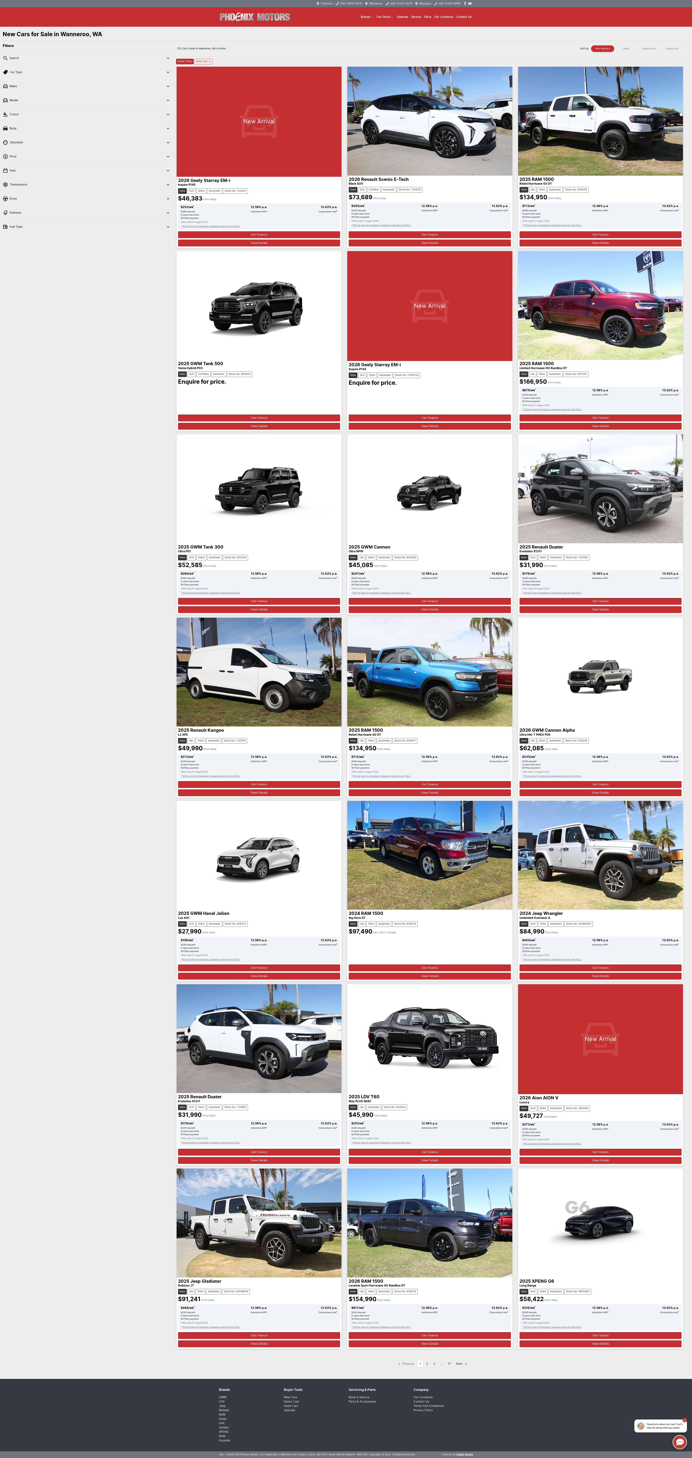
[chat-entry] (680, 1442)
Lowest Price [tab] (671, 49)
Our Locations (443, 16)
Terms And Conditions (429, 1406)
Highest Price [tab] (649, 49)
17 (449, 1363)
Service (416, 16)
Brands (365, 16)
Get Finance (259, 234)
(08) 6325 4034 (401, 3)
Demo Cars (291, 1401)
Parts (427, 16)
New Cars (290, 1397)
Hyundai (224, 1440)
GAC (222, 1423)
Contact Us (464, 16)
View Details (259, 243)
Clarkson (327, 3)
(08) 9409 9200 (351, 3)
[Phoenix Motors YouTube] (470, 3)
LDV (222, 1401)
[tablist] (637, 48)
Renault (224, 1410)
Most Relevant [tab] (602, 49)
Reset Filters (185, 61)
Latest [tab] (626, 49)
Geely (223, 1418)
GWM (222, 1397)
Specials (402, 16)
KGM (222, 1414)
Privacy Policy (423, 1410)
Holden (224, 1427)
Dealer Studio (464, 1454)
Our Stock (383, 16)
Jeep (222, 1406)
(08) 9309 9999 (449, 3)
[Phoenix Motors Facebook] (465, 3)
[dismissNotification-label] (684, 1420)
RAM (222, 1436)
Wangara (425, 3)
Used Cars (291, 1406)
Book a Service (359, 1397)
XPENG (224, 1431)
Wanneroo (376, 3)
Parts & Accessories (362, 1401)
